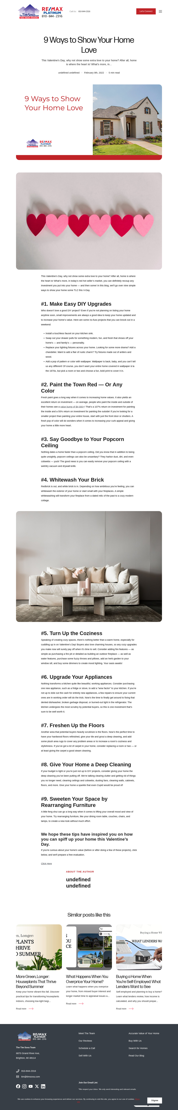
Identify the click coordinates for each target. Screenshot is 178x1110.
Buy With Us (135, 1040)
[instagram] (24, 1086)
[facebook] (18, 1086)
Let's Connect (146, 11)
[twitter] (37, 1086)
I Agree (154, 1100)
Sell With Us (85, 1055)
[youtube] (31, 1086)
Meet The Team (87, 1033)
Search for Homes (138, 1048)
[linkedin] (43, 1086)
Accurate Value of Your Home (144, 1033)
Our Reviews (85, 1040)
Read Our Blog (136, 1055)
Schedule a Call (87, 1048)
